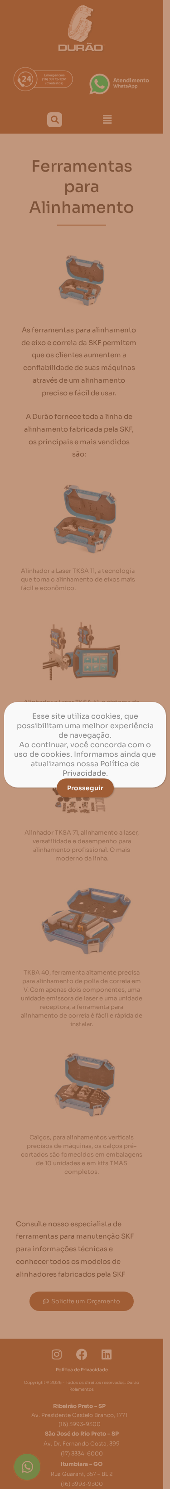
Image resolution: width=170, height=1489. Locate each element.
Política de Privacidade (101, 768)
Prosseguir (85, 788)
